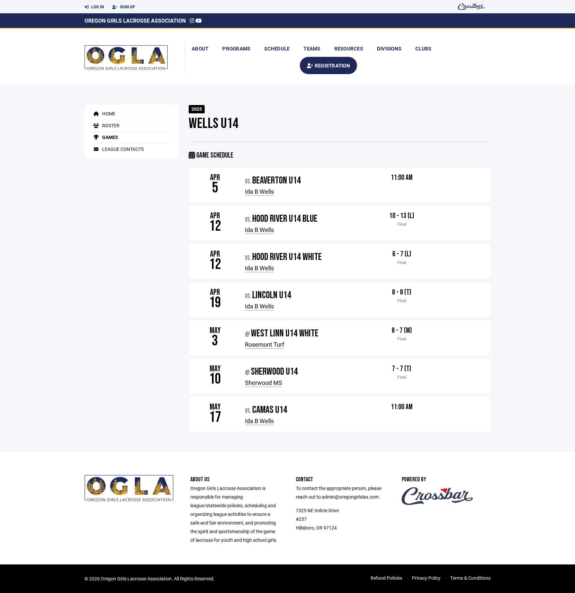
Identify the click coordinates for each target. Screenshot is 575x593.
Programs (236, 48)
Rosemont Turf (264, 344)
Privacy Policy (426, 578)
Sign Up (127, 6)
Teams (311, 48)
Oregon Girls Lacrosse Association (135, 20)
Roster (110, 125)
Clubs (423, 48)
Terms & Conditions (470, 578)
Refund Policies (386, 578)
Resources (348, 48)
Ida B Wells (259, 191)
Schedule (276, 48)
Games (109, 137)
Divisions (389, 48)
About (200, 48)
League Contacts (122, 149)
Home (108, 113)
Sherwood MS (263, 383)
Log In (97, 6)
